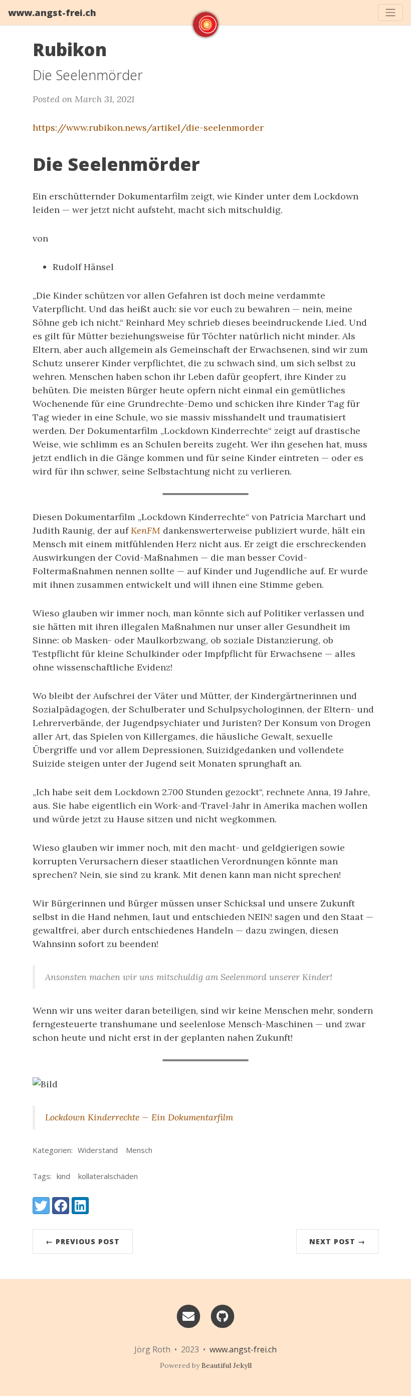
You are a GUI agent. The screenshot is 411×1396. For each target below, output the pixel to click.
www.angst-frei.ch (52, 13)
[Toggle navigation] (390, 12)
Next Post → (337, 1241)
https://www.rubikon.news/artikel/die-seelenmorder (148, 127)
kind (63, 1176)
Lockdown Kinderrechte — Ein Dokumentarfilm (139, 1117)
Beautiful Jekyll (226, 1365)
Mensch (139, 1150)
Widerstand (98, 1150)
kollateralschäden (108, 1176)
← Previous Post (83, 1241)
